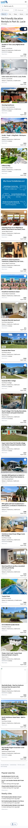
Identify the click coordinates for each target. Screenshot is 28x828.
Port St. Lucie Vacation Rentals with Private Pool (13, 781)
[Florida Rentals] (4, 3)
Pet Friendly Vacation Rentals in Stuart (11, 797)
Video (3, 41)
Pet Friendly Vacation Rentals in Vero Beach (13, 805)
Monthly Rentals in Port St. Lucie (10, 776)
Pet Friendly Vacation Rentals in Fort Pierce (13, 801)
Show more (4, 54)
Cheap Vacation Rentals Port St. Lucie (11, 786)
